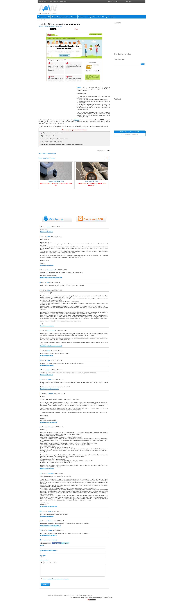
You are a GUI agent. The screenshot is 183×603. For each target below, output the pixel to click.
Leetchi (79, 87)
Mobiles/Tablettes (57, 17)
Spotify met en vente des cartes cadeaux (53, 133)
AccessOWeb (59, 595)
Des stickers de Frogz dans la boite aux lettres (55, 139)
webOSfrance (62, 1)
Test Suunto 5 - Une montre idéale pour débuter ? (92, 184)
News (45, 20)
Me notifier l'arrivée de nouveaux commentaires (56, 579)
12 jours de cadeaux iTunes (49, 136)
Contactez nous (112, 1)
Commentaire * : (44, 560)
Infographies (92, 17)
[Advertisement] (107, 9)
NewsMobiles (52, 1)
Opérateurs (82, 17)
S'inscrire (135, 135)
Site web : (43, 555)
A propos (128, 1)
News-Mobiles (89, 597)
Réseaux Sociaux (71, 17)
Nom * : (42, 545)
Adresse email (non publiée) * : (49, 550)
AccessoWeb (42, 1)
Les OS (47, 17)
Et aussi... (112, 17)
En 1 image (104, 597)
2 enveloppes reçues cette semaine (51, 142)
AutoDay (110, 597)
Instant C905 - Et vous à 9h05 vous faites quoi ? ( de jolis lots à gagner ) (62, 145)
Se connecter (126, 135)
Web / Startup (102, 17)
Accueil (40, 17)
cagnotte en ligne (51, 153)
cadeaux (44, 153)
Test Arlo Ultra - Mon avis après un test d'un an (56, 184)
